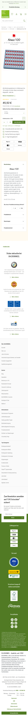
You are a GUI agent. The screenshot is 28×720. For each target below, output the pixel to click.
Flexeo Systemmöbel (6, 469)
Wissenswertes (4, 393)
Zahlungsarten (4, 390)
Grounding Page (5, 436)
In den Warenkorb (18, 122)
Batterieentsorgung (6, 423)
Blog (2, 374)
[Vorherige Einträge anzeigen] (2, 7)
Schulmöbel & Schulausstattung (8, 472)
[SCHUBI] (14, 36)
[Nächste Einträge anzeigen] (25, 7)
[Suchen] (24, 21)
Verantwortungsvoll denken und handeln (10, 357)
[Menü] (25, 14)
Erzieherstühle (4, 463)
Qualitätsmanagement (6, 364)
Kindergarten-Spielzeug (6, 453)
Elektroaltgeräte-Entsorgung (8, 426)
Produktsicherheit (8, 228)
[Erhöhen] (10, 122)
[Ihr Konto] (16, 14)
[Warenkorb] (21, 14)
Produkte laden (6, 246)
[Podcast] (15, 626)
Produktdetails (7, 214)
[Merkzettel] (12, 14)
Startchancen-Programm (7, 413)
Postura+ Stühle (5, 466)
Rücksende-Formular (6, 384)
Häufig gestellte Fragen (6, 420)
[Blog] (12, 626)
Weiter (12, 517)
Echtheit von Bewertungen (7, 433)
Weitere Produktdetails (8, 95)
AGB (14, 701)
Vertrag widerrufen (14, 713)
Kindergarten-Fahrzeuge (7, 456)
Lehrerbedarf (4, 479)
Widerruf (3, 403)
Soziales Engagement (6, 361)
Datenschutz (14, 703)
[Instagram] (12, 619)
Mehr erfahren (15, 277)
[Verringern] (4, 122)
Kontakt (3, 347)
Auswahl (6, 111)
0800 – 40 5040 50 (20, 690)
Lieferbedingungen (5, 416)
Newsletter (3, 377)
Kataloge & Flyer (5, 400)
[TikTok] (12, 623)
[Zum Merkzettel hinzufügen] (23, 118)
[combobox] (11, 21)
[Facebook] (15, 619)
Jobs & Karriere (5, 354)
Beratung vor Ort (5, 380)
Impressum (14, 698)
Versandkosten (17, 106)
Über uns (3, 351)
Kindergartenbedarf (6, 446)
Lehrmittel (3, 476)
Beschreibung (7, 164)
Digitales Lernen (5, 482)
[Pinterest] (15, 623)
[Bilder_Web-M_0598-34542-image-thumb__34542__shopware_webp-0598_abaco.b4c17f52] (14, 59)
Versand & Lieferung (6, 387)
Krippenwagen (4, 459)
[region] (14, 64)
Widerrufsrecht (14, 706)
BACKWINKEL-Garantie (6, 397)
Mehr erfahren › (16, 3)
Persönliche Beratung (14, 7)
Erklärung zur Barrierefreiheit (14, 709)
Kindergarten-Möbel (6, 449)
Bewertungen (7, 221)
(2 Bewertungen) (14, 99)
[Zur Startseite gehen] (5, 14)
